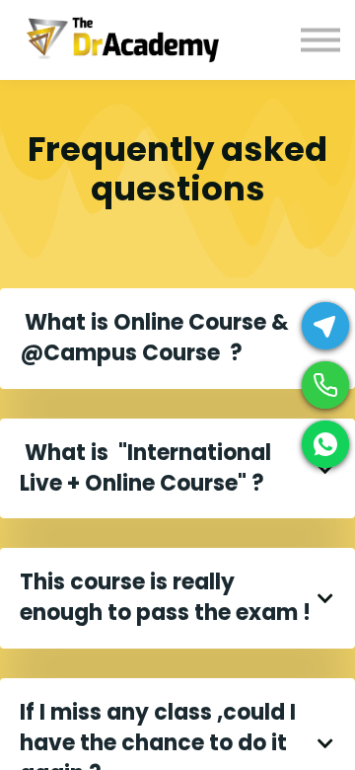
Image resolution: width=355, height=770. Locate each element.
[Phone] (325, 385)
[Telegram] (325, 325)
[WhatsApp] (325, 444)
